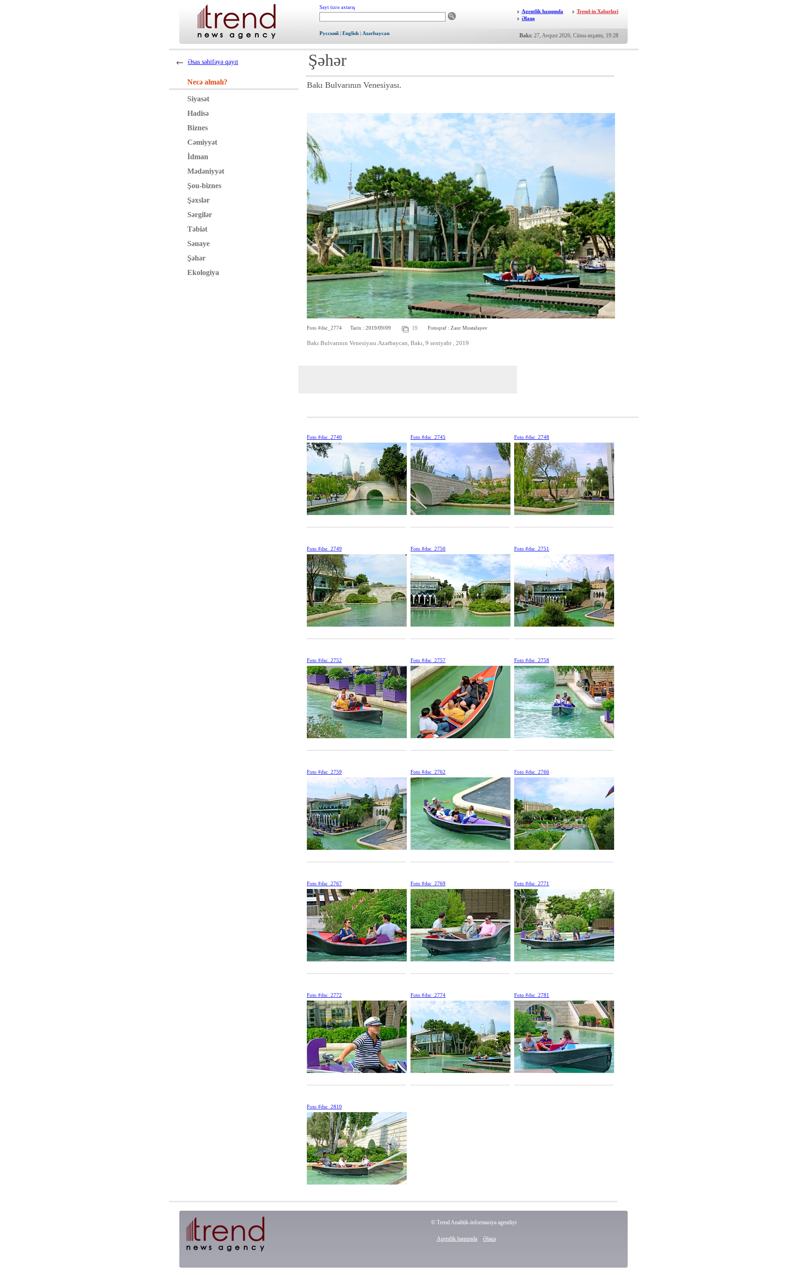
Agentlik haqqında (457, 1238)
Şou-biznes (204, 186)
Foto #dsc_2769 (428, 883)
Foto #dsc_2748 (531, 437)
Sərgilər (199, 215)
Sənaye (198, 243)
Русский (329, 33)
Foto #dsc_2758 (531, 660)
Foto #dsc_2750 (428, 548)
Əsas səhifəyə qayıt (213, 61)
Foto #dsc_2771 (531, 883)
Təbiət (197, 229)
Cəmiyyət (202, 142)
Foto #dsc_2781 (531, 995)
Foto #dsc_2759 (324, 772)
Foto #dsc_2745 (428, 437)
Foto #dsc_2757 (428, 660)
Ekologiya (203, 272)
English (350, 33)
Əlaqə (489, 1238)
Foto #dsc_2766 (531, 772)
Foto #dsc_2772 (324, 995)
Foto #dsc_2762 (428, 772)
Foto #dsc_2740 (324, 437)
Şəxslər (198, 200)
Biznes (197, 128)
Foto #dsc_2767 (324, 883)
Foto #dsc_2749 (324, 548)
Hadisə (198, 113)
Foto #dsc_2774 (428, 995)
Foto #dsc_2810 (324, 1106)
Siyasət (198, 99)
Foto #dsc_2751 (531, 548)
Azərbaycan (375, 33)
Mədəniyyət (205, 171)
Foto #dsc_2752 (324, 660)
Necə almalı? (207, 82)
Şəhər (196, 258)
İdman (197, 157)
